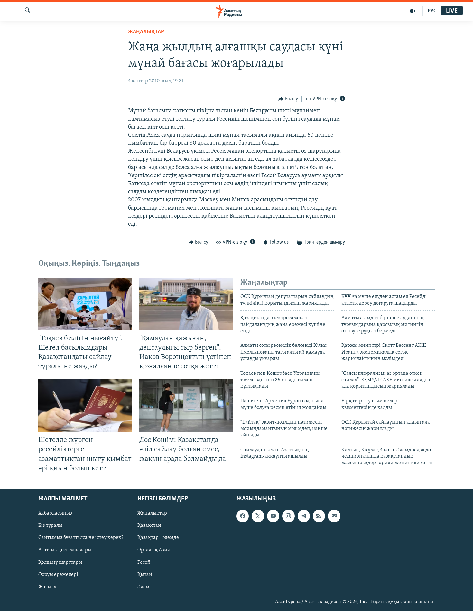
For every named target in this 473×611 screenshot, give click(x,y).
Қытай (144, 574)
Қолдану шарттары (60, 562)
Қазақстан (149, 525)
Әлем (143, 586)
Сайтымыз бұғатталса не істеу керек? (80, 537)
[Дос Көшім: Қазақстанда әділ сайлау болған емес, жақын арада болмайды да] (186, 405)
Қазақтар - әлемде (158, 537)
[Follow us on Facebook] (242, 516)
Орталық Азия (153, 550)
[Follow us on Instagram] (288, 516)
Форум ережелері (58, 574)
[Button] (288, 99)
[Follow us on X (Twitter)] (258, 516)
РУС (432, 10)
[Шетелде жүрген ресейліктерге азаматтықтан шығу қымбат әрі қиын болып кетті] (85, 405)
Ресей (144, 562)
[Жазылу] (334, 516)
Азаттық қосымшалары (64, 550)
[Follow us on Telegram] (304, 516)
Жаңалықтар (152, 513)
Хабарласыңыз (55, 513)
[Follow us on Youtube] (273, 516)
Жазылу (47, 586)
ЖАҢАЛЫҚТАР (146, 32)
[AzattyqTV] (413, 11)
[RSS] (319, 516)
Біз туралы (50, 525)
